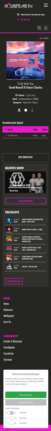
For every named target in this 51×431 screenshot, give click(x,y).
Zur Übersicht (25, 157)
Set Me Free (25, 19)
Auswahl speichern (26, 402)
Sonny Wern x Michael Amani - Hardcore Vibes (32, 257)
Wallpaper (9, 315)
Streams (8, 359)
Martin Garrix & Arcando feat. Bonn (33, 14)
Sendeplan (9, 347)
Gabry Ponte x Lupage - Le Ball (32, 229)
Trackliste (9, 353)
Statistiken (23, 417)
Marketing (23, 423)
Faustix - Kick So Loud (29, 266)
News (6, 303)
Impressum (17, 388)
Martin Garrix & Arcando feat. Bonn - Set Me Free (32, 220)
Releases (8, 309)
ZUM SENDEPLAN (26, 200)
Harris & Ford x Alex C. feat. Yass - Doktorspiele (31, 248)
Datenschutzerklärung (30, 388)
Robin (46, 38)
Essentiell (23, 412)
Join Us (7, 321)
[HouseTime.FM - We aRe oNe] (19, 9)
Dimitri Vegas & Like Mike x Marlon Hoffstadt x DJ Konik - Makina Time (32, 239)
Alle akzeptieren (25, 394)
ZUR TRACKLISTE (13, 281)
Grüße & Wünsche (13, 341)
